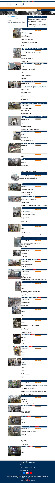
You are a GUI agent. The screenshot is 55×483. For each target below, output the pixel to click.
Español (34, 1)
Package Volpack (24, 416)
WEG (29, 54)
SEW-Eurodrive (42, 385)
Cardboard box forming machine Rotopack (28, 143)
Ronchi (24, 322)
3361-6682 (29, 467)
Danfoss (42, 86)
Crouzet (40, 86)
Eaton (45, 86)
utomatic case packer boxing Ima (27, 248)
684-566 (25, 186)
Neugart (33, 87)
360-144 (25, 448)
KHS (23, 449)
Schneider (42, 87)
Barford (26, 323)
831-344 (25, 30)
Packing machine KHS (25, 446)
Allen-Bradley (27, 33)
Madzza (24, 66)
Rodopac (11, 22)
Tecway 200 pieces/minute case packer (28, 196)
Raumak (9, 22)
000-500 (25, 407)
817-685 (25, 105)
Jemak (24, 311)
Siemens (26, 54)
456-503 (25, 51)
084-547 (25, 175)
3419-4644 (33, 467)
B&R (31, 86)
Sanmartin (13, 22)
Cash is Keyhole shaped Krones (26, 269)
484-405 (25, 240)
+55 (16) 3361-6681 (25, 467)
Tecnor (18, 22)
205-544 (25, 119)
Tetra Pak (20, 22)
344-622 (25, 348)
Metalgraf (30, 52)
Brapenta (24, 52)
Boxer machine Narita (25, 346)
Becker (34, 86)
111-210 (25, 299)
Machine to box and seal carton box (29, 426)
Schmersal (38, 87)
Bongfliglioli (36, 86)
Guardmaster (23, 87)
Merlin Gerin (31, 33)
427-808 (25, 428)
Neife (33, 52)
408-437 (25, 83)
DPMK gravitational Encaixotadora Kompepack (29, 259)
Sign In (38, 4)
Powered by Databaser (33, 480)
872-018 (25, 250)
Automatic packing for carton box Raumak (30, 297)
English (30, 1)
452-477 (25, 65)
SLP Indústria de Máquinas (38, 52)
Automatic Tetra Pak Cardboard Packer (28, 131)
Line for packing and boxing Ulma (28, 81)
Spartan (16, 22)
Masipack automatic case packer (28, 28)
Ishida (24, 211)
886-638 (25, 382)
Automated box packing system (14, 18)
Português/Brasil (25, 1)
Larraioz (26, 87)
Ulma (22, 22)
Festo (31, 385)
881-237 (25, 145)
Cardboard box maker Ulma (26, 380)
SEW (44, 87)
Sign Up (35, 4)
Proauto (36, 87)
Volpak (24, 22)
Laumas (29, 87)
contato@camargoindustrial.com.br (27, 470)
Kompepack (25, 399)
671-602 (25, 271)
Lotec (31, 87)
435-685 (25, 198)
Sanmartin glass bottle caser (26, 334)
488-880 (25, 261)
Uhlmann (28, 211)
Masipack (24, 32)
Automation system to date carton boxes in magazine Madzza (33, 63)
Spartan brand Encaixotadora (26, 405)
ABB (25, 86)
